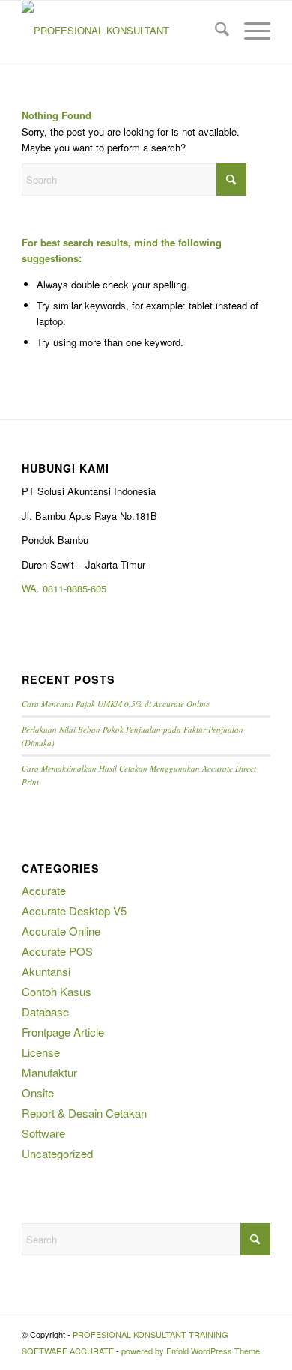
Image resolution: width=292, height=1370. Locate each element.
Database (45, 1011)
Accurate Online (61, 931)
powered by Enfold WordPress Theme (190, 1351)
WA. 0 (35, 588)
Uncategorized (57, 1153)
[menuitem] (214, 31)
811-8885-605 (77, 588)
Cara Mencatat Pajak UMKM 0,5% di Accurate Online (116, 703)
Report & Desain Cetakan (84, 1113)
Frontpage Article (63, 1032)
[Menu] (249, 31)
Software (43, 1133)
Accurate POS (57, 951)
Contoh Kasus (56, 991)
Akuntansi (46, 971)
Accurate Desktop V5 (74, 910)
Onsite (38, 1092)
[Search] (214, 31)
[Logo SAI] (121, 31)
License (41, 1052)
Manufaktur (49, 1072)
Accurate (44, 890)
